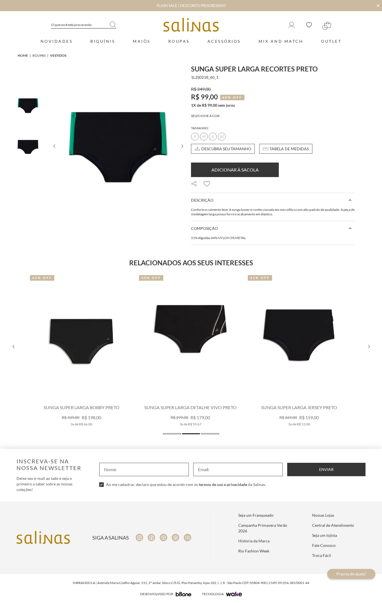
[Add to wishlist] (207, 183)
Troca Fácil (321, 555)
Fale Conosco (324, 545)
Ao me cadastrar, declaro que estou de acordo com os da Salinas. (186, 484)
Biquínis (102, 41)
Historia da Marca (254, 540)
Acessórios (224, 41)
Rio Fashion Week (253, 551)
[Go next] (182, 146)
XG (222, 136)
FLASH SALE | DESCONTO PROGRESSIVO (191, 5)
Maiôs (141, 41)
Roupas (179, 41)
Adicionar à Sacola (235, 169)
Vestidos (58, 55)
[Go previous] (54, 146)
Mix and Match (281, 41)
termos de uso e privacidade (223, 484)
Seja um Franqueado (255, 515)
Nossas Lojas (323, 515)
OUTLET (331, 41)
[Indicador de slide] (172, 433)
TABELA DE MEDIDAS (289, 148)
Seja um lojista (324, 535)
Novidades (57, 41)
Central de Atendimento (333, 525)
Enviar (326, 469)
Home (23, 55)
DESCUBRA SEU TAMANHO (226, 148)
